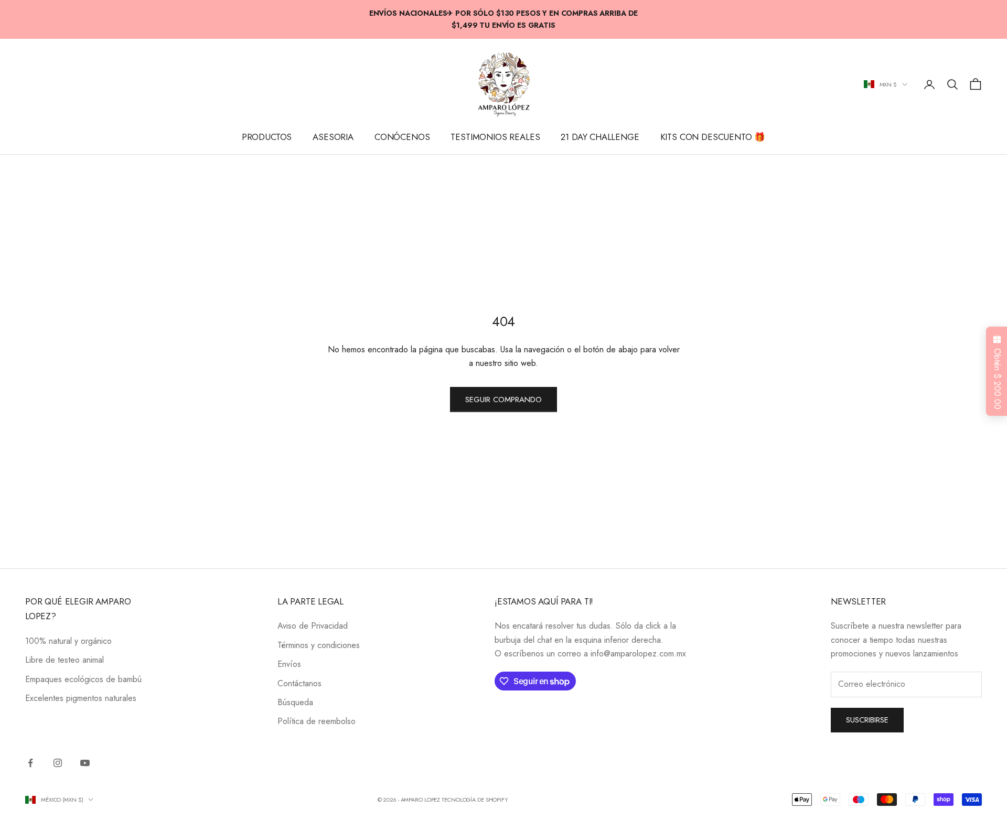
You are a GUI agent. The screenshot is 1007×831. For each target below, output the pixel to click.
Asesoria (333, 137)
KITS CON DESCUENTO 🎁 (713, 137)
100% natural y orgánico (68, 641)
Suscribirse (867, 720)
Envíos (289, 664)
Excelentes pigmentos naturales (80, 698)
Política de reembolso (316, 721)
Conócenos (402, 137)
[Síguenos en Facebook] (30, 763)
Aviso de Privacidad (312, 626)
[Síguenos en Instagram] (57, 763)
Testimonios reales (495, 137)
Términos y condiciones (318, 645)
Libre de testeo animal (64, 660)
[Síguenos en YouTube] (85, 763)
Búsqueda (295, 702)
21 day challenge (600, 137)
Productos (267, 137)
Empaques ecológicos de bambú (83, 679)
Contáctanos (299, 683)
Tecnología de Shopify (475, 799)
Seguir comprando (503, 399)
